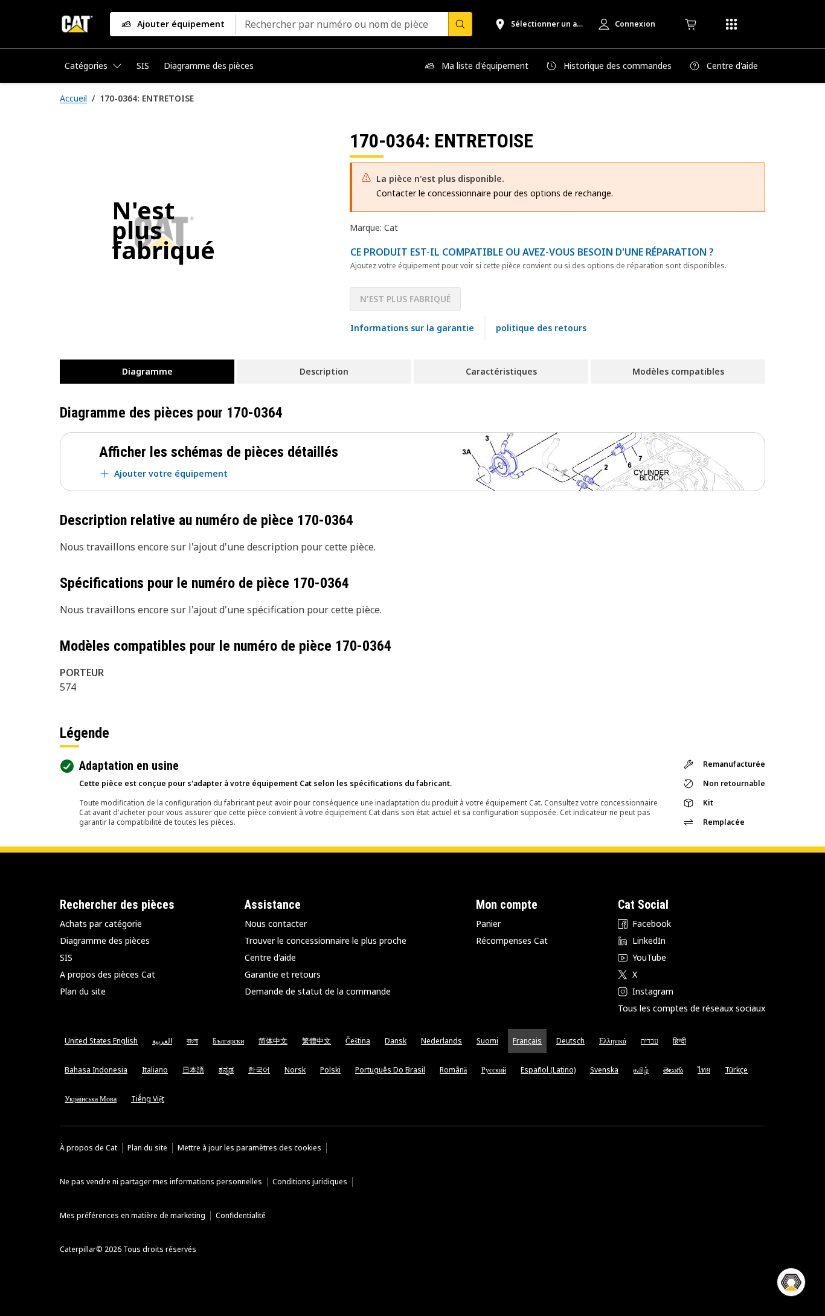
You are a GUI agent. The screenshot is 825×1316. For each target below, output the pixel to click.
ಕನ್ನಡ (226, 1070)
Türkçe (736, 1070)
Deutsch (570, 1041)
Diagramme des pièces (105, 940)
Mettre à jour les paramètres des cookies (249, 1148)
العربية (162, 1041)
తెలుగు (673, 1070)
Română (453, 1070)
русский (493, 1070)
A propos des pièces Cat (107, 974)
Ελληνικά (612, 1041)
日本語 (193, 1070)
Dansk (395, 1041)
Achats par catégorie (101, 923)
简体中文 (272, 1041)
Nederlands (441, 1041)
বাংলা (192, 1041)
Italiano (155, 1070)
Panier (488, 923)
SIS (66, 957)
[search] (460, 24)
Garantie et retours (283, 974)
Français (527, 1041)
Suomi (487, 1041)
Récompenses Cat (512, 940)
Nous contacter (276, 923)
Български (228, 1041)
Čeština (357, 1041)
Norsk (295, 1070)
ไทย (704, 1070)
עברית (649, 1041)
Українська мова (91, 1099)
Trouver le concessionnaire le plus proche (325, 940)
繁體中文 (316, 1041)
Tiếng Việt (147, 1099)
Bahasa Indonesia (96, 1070)
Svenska (604, 1070)
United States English (101, 1041)
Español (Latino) (548, 1070)
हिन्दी (679, 1041)
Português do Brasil (390, 1070)
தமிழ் (641, 1070)
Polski (330, 1070)
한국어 (259, 1070)
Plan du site (83, 991)
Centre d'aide (270, 957)
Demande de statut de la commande (318, 991)
